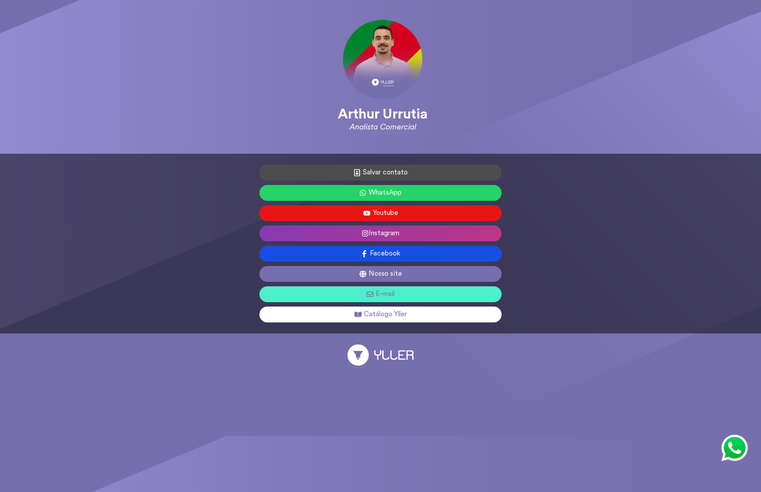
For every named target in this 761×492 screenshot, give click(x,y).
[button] (734, 448)
